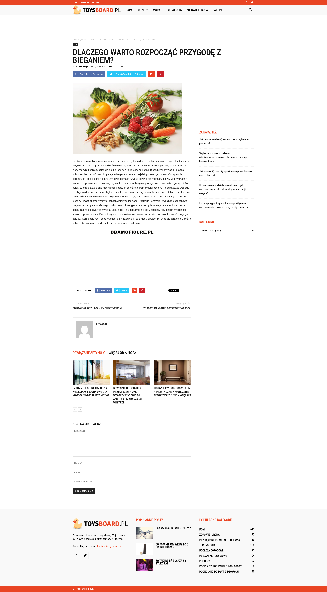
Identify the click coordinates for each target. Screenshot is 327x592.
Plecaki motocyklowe (213, 555)
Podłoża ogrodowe (211, 550)
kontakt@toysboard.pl (109, 546)
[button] (250, 10)
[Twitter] (251, 2)
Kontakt (95, 2)
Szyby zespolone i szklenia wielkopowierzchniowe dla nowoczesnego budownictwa (91, 392)
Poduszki (205, 561)
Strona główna (79, 39)
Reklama (85, 2)
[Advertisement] (163, 26)
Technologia (173, 10)
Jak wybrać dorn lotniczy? (173, 528)
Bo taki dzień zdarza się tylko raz (171, 562)
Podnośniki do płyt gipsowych (219, 571)
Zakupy (217, 10)
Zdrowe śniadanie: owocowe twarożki (167, 308)
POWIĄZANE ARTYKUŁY (89, 353)
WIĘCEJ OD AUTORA (122, 353)
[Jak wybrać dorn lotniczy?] (144, 533)
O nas (75, 2)
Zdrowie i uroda (197, 10)
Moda (156, 10)
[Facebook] (246, 2)
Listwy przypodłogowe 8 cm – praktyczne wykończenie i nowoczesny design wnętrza (172, 392)
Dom (129, 10)
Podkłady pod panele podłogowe (220, 566)
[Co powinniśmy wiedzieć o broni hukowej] (144, 549)
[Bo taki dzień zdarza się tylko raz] (144, 565)
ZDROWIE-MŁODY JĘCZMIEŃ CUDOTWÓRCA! (97, 308)
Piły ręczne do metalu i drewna (219, 540)
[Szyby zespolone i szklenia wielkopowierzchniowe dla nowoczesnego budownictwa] (91, 372)
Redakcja (83, 66)
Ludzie (141, 10)
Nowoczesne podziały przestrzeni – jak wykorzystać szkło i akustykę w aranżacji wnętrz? (127, 395)
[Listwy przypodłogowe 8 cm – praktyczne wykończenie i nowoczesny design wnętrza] (172, 372)
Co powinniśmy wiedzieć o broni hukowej (172, 546)
